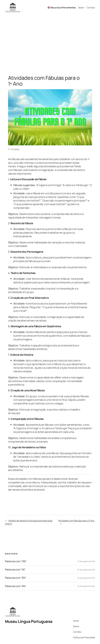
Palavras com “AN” (15, 586)
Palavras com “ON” (15, 561)
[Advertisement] (50, 42)
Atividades (15, 149)
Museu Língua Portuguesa (28, 621)
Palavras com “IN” (15, 569)
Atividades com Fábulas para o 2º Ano (76, 520)
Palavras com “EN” (15, 577)
